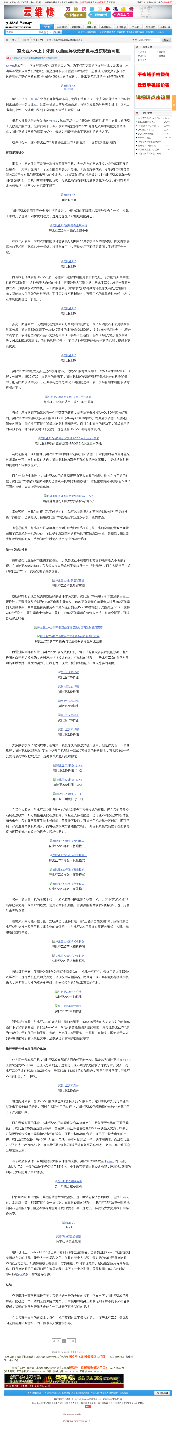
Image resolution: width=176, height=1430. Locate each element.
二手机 (135, 27)
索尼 (76, 607)
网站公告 (142, 60)
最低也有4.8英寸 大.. (147, 145)
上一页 (56, 1341)
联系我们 (124, 1393)
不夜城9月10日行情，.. (148, 126)
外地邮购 (159, 32)
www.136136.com (37, 1371)
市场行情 (142, 56)
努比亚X (53, 121)
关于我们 (150, 27)
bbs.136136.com (71, 1371)
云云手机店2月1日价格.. (149, 118)
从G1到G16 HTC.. (146, 130)
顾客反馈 (121, 32)
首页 (14, 40)
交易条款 (130, 32)
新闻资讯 (76, 27)
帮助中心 (158, 2)
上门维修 (121, 27)
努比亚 (34, 99)
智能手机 (10, 66)
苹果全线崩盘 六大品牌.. (149, 149)
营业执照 (168, 2)
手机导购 (161, 56)
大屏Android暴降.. (146, 134)
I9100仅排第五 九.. (146, 122)
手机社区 (165, 27)
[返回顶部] (162, 1394)
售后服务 (150, 32)
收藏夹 (150, 2)
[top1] (88, 18)
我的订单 (141, 2)
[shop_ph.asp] (153, 107)
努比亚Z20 (68, 89)
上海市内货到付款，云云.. (150, 153)
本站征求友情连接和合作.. (150, 141)
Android (110, 1161)
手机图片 (106, 27)
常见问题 (140, 32)
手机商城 (62, 27)
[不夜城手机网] (18, 27)
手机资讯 (142, 52)
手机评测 (25, 40)
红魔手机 (127, 1060)
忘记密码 (111, 2)
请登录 (84, 2)
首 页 (47, 27)
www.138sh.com (95, 1371)
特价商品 (82, 32)
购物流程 (111, 32)
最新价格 (91, 27)
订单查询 (92, 32)
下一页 (71, 1341)
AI (120, 1167)
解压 (20, 1275)
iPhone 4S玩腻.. (145, 138)
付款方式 (102, 32)
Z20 (35, 105)
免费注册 (101, 2)
